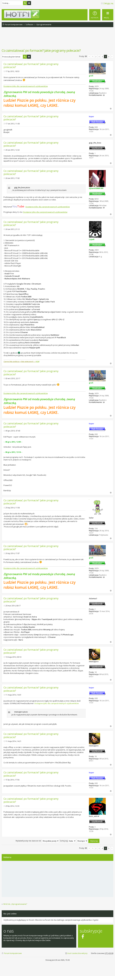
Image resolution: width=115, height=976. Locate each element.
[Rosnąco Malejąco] (82, 840)
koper (91, 116)
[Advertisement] (57, 39)
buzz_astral (94, 816)
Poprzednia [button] (89, 56)
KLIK (37, 361)
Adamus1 (93, 598)
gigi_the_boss (95, 142)
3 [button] (99, 56)
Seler (91, 517)
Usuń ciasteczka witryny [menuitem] (77, 953)
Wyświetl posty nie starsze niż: (29, 840)
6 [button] (108, 56)
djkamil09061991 (96, 188)
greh (91, 75)
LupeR (91, 239)
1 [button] (92, 56)
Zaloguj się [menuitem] (108, 3)
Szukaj (25, 3)
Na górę (110, 108)
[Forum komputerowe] (58, 14)
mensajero (93, 661)
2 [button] (95, 56)
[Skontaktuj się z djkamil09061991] (104, 207)
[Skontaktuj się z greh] (104, 95)
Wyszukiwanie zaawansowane (29, 3)
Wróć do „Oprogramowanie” (15, 904)
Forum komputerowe (13, 953)
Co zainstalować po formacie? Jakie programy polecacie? (41, 50)
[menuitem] (94, 14)
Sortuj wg (64, 840)
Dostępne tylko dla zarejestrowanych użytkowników (26, 86)
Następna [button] (111, 56)
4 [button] (102, 56)
